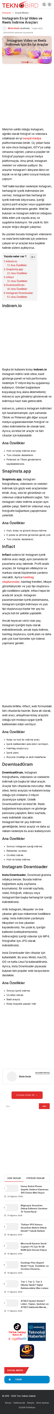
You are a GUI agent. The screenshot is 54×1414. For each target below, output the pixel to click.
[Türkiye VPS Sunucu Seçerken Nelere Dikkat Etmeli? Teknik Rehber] (11, 1226)
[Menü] (49, 4)
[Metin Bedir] (12, 1077)
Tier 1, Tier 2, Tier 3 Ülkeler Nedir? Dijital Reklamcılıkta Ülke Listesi (34, 1284)
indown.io (11, 261)
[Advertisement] (27, 99)
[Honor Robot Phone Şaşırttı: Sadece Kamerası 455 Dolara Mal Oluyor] (11, 1188)
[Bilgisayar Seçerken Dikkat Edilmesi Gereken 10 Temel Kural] (11, 1207)
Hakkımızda (19, 1403)
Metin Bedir (14, 28)
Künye (8, 1403)
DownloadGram (15, 285)
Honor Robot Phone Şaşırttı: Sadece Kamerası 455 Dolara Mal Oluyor (34, 1189)
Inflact (10, 277)
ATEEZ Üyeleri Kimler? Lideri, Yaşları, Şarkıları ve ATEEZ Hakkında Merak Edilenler (35, 1306)
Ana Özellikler (19, 265)
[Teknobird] (20, 4)
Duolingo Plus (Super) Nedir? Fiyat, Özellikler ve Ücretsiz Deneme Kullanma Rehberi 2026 (35, 1267)
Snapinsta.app (14, 269)
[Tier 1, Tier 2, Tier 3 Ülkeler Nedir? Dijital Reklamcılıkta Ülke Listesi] (11, 1283)
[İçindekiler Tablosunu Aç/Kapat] (31, 257)
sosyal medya (32, 138)
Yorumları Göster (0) (25, 1095)
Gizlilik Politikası (27, 1407)
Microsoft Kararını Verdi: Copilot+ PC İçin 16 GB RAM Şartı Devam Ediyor (34, 1246)
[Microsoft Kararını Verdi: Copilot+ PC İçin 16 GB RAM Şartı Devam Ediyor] (11, 1245)
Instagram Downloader (19, 293)
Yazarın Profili (42, 1073)
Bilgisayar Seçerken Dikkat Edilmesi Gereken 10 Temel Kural (34, 1208)
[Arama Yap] (44, 4)
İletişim (30, 1403)
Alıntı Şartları (42, 1403)
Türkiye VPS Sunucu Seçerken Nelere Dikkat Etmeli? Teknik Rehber (34, 1227)
